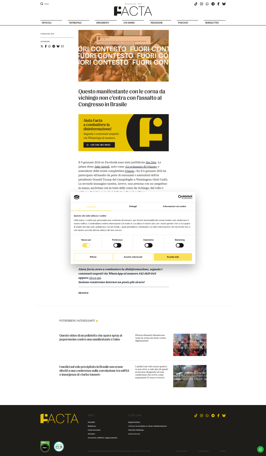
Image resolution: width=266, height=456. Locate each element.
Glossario (91, 434)
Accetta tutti (173, 257)
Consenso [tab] (91, 207)
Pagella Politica (134, 422)
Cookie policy (203, 451)
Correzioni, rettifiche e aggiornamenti (102, 437)
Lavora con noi (134, 434)
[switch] (117, 245)
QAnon (129, 171)
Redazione (92, 426)
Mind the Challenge (136, 430)
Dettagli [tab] (133, 206)
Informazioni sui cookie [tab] (174, 206)
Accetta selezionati (133, 257)
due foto (151, 162)
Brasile (83, 292)
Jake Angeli (101, 166)
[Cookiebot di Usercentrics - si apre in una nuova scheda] (180, 197)
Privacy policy (181, 451)
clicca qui (95, 278)
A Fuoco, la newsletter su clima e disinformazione (147, 426)
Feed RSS (91, 422)
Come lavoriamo (94, 430)
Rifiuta (93, 257)
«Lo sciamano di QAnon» (141, 166)
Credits (223, 451)
